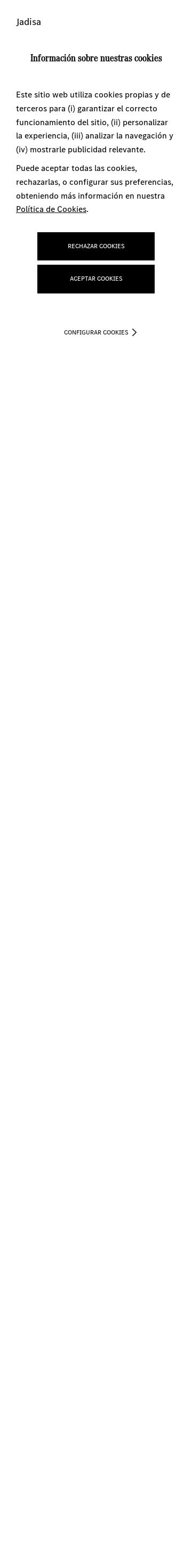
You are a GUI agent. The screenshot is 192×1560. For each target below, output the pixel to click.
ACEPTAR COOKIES (96, 278)
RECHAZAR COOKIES (96, 246)
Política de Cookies (51, 209)
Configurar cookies (96, 332)
